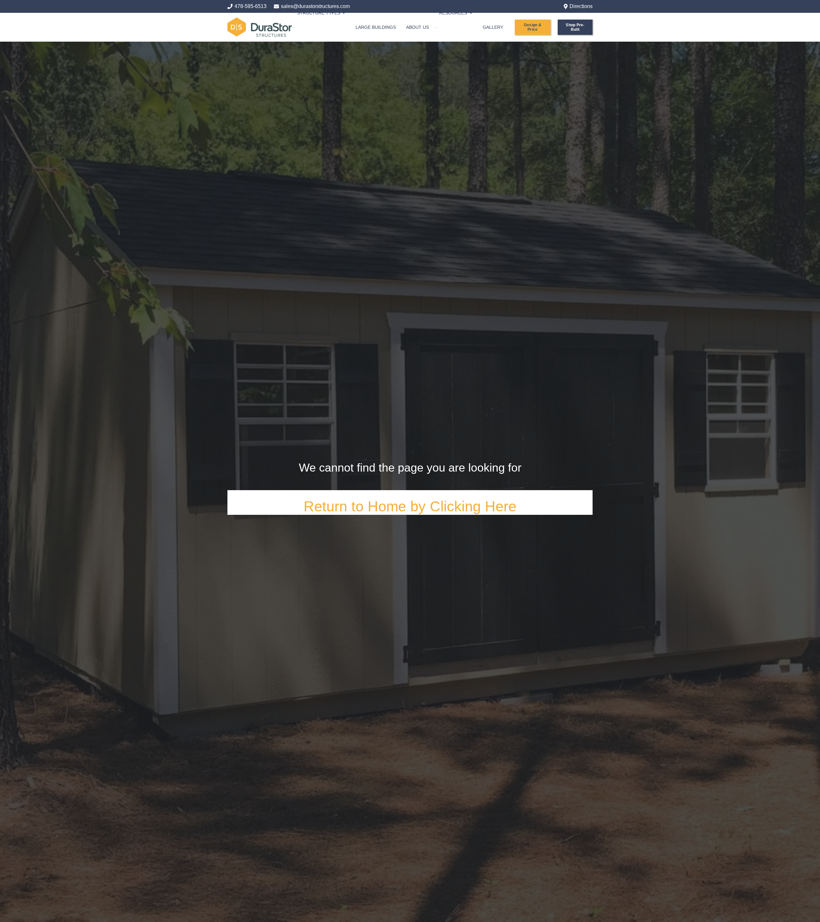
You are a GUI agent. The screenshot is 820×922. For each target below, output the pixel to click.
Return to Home (357, 506)
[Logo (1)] (259, 27)
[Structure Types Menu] (294, 27)
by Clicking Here (463, 506)
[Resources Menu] (436, 27)
